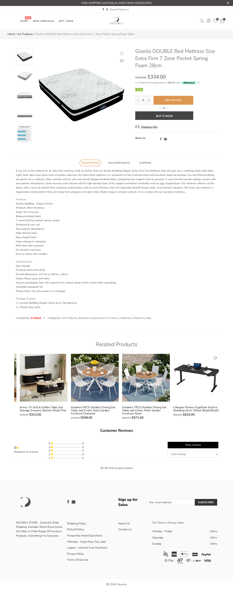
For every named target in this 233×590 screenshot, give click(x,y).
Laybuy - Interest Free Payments (87, 548)
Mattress (138, 318)
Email (165, 139)
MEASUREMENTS (119, 163)
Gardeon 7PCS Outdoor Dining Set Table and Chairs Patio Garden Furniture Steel (140, 410)
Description (90, 163)
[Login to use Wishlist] (122, 61)
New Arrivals (43, 21)
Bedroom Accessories (92, 318)
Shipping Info (149, 127)
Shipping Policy (76, 523)
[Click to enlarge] (122, 53)
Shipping (145, 163)
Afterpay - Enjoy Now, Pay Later (86, 542)
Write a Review (193, 445)
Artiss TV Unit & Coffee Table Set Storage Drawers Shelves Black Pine (39, 409)
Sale (148, 318)
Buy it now (164, 116)
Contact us (125, 529)
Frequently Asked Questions (84, 535)
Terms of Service (77, 560)
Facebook (161, 139)
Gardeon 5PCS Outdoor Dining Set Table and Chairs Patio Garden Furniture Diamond (89, 410)
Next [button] (118, 94)
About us (124, 523)
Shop (25, 19)
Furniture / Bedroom (119, 318)
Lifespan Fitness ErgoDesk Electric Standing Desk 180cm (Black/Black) (192, 409)
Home (11, 34)
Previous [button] (44, 94)
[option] (81, 94)
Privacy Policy (75, 554)
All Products (25, 34)
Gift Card (66, 21)
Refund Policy (75, 529)
